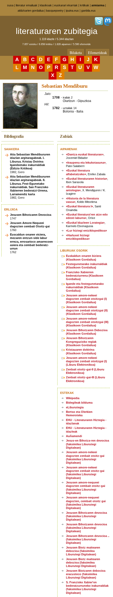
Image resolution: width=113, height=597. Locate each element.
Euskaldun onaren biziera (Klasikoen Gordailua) (83, 257)
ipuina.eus (72, 10)
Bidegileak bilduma (79, 402)
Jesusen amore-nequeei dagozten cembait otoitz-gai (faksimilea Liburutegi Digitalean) (85, 488)
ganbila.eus (88, 10)
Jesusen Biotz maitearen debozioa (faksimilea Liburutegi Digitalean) (83, 551)
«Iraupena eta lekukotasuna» (86, 162)
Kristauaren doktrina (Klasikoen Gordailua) (81, 351)
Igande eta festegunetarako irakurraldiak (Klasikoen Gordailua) (85, 287)
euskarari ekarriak (66, 5)
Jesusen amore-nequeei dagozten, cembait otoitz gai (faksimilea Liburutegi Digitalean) (86, 503)
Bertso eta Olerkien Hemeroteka (79, 413)
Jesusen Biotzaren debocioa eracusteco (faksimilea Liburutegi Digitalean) (85, 574)
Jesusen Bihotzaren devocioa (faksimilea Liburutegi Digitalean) (86, 516)
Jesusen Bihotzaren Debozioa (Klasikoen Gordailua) (86, 332)
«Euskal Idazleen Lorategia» (85, 222)
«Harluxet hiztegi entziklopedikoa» (78, 237)
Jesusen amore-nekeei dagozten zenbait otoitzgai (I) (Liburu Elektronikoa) (86, 361)
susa (10, 5)
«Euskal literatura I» (79, 206)
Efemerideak (97, 52)
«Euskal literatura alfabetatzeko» (78, 172)
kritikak (84, 5)
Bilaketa (76, 52)
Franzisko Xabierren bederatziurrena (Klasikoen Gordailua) (84, 276)
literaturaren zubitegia (56, 31)
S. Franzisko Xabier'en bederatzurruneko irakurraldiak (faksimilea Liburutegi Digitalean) (87, 587)
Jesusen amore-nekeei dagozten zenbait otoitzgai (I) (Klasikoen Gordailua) (86, 299)
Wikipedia (72, 398)
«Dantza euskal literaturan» (85, 154)
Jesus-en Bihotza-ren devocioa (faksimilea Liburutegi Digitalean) (87, 444)
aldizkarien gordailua (31, 10)
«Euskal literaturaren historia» (86, 178)
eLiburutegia (75, 407)
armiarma (97, 5)
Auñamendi (74, 436)
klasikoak (46, 5)
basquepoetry (55, 10)
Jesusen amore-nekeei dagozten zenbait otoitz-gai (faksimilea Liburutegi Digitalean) (85, 457)
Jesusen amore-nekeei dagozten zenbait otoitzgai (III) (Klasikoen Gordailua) (87, 322)
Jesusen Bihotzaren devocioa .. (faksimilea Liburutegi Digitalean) (87, 539)
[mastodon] (108, 24)
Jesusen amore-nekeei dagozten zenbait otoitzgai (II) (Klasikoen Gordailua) (87, 310)
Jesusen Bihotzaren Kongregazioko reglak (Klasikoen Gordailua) (81, 341)
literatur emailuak (26, 5)
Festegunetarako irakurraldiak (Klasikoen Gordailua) (86, 265)
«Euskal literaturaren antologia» (80, 188)
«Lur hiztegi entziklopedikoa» (86, 230)
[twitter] (99, 24)
